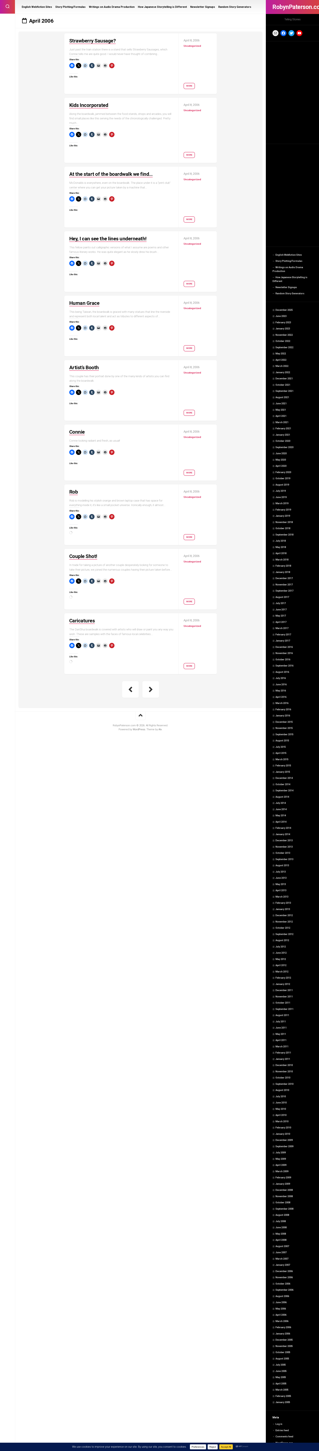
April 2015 (280, 753)
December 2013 (284, 840)
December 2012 (284, 915)
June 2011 (281, 1027)
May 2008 (280, 1233)
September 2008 (284, 1208)
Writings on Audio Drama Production (287, 269)
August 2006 (282, 1296)
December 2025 (284, 310)
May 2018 (280, 547)
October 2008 (282, 1202)
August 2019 (282, 484)
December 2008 (284, 1190)
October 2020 (282, 441)
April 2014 (280, 821)
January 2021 (282, 434)
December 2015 (284, 722)
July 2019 (280, 491)
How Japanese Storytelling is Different (289, 279)
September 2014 (284, 790)
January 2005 (282, 1402)
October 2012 (282, 927)
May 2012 (280, 959)
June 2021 (281, 403)
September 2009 (284, 1146)
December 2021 (284, 378)
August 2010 (282, 1090)
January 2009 (282, 1184)
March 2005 (281, 1389)
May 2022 (280, 353)
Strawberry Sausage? (92, 41)
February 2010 (283, 1127)
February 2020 (283, 472)
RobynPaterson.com (292, 6)
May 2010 (280, 1109)
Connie (77, 432)
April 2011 (280, 1040)
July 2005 (280, 1364)
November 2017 (284, 584)
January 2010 (282, 1134)
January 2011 (282, 1059)
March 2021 (281, 422)
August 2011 (282, 1015)
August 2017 (282, 597)
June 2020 (281, 453)
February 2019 (283, 509)
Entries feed (282, 1430)
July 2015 (280, 747)
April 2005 (280, 1383)
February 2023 (283, 322)
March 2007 (281, 1258)
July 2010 (280, 1096)
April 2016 (280, 697)
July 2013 (280, 871)
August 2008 (282, 1215)
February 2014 (283, 828)
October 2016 (282, 659)
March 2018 (281, 559)
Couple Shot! (83, 556)
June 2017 (281, 609)
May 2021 (280, 409)
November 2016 (284, 653)
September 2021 (284, 391)
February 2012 (283, 977)
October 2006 (282, 1283)
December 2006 (284, 1271)
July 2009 (280, 1152)
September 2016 (284, 665)
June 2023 (281, 316)
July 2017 (280, 603)
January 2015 (282, 772)
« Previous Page (130, 689)
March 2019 (281, 503)
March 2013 (281, 896)
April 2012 (280, 965)
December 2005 (284, 1339)
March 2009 (281, 1171)
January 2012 (282, 984)
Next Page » (150, 689)
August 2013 (282, 865)
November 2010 (284, 1071)
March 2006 (281, 1321)
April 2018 (280, 553)
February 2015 (283, 765)
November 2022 (284, 335)
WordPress (139, 729)
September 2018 (284, 534)
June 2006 (281, 1302)
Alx (160, 729)
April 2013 (280, 890)
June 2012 (281, 952)
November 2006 (284, 1277)
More (189, 86)
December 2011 (284, 990)
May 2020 (280, 459)
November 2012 (284, 921)
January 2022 (282, 372)
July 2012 (280, 946)
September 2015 (284, 734)
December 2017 (284, 578)
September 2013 (284, 859)
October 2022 (282, 341)
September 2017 (284, 590)
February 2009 (283, 1177)
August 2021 (282, 397)
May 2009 (280, 1159)
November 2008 (284, 1196)
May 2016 (280, 690)
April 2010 (280, 1115)
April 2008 (280, 1240)
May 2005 (280, 1377)
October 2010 (282, 1077)
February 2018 (283, 565)
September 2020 (284, 447)
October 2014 (282, 784)
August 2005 (282, 1358)
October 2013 (282, 853)
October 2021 (282, 385)
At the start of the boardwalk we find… (111, 174)
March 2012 (281, 971)
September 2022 (284, 347)
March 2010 (281, 1121)
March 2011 (281, 1046)
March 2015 (281, 759)
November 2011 (284, 996)
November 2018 (284, 522)
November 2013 (284, 846)
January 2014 (282, 834)
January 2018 (282, 572)
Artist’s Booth (84, 367)
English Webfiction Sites (288, 255)
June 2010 (281, 1102)
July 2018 (280, 540)
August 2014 (282, 796)
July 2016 (280, 678)
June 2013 (281, 878)
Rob (73, 492)
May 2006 (280, 1308)
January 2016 (282, 715)
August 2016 (282, 672)
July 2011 (280, 1021)
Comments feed (284, 1436)
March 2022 (281, 366)
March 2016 (281, 703)
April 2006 (280, 1315)
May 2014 (280, 815)
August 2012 (282, 940)
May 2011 (280, 1034)
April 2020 (280, 466)
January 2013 (282, 909)
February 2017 (283, 634)
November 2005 (284, 1346)
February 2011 (283, 1052)
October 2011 (282, 1002)
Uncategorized (192, 45)
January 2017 (282, 640)
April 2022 (280, 360)
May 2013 (280, 884)
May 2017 (280, 615)
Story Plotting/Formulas (288, 261)
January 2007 (282, 1265)
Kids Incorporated (88, 105)
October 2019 (282, 478)
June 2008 (281, 1227)
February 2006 (283, 1327)
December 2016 (284, 647)
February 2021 (283, 428)
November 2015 (284, 728)
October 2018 (282, 528)
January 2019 (282, 516)
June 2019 (281, 497)
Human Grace (84, 303)
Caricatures (82, 621)
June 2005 (281, 1371)
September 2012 (284, 934)
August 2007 (282, 1246)
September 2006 (284, 1290)
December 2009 (284, 1140)
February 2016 (283, 709)
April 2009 (280, 1165)
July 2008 (280, 1221)
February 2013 (283, 903)
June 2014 (281, 809)
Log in (278, 1424)
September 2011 (284, 1009)
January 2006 (282, 1333)
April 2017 (280, 622)
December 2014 (284, 778)
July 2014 (280, 803)
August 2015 (282, 740)
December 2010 (284, 1065)
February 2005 (283, 1396)
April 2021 (280, 416)
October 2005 (282, 1352)
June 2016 (281, 684)
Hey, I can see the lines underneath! (108, 239)
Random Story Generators (289, 293)
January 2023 (282, 328)
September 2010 (284, 1084)
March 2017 (281, 628)
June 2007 (281, 1252)
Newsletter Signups (286, 287)
